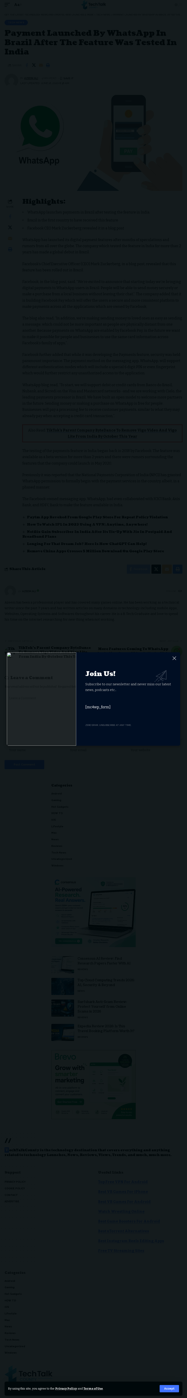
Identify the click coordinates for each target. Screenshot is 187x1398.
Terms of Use (93, 1388)
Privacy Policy (66, 1388)
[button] (169, 1388)
